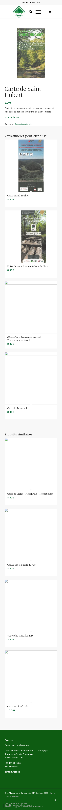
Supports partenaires (24, 124)
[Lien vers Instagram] (54, 799)
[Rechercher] (29, 11)
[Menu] (36, 11)
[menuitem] (29, 11)
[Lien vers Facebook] (49, 799)
